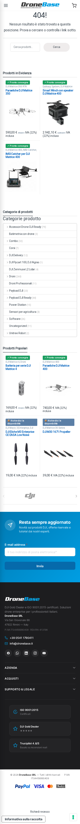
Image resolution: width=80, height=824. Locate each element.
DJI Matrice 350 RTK (16, 86)
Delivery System (51, 86)
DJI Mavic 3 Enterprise (17, 427)
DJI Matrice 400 (14, 150)
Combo (13, 241)
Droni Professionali (20, 283)
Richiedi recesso (40, 811)
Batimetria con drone (21, 233)
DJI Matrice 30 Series (54, 427)
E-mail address (16, 544)
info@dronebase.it (21, 643)
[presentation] (76, 496)
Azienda (11, 667)
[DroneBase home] (40, 5)
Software (15, 318)
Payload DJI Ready (20, 297)
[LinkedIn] (26, 653)
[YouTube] (44, 653)
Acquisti (11, 678)
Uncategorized (18, 325)
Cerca (56, 47)
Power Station (17, 304)
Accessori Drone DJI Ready (25, 226)
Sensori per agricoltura (22, 311)
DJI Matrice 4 (12, 362)
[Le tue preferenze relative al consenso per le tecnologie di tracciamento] (73, 817)
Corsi (12, 248)
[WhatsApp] (17, 653)
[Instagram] (35, 653)
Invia (40, 566)
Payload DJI (16, 290)
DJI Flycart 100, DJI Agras (24, 262)
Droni (12, 276)
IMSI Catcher (29, 150)
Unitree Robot (17, 333)
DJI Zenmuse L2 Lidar (22, 269)
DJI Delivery (16, 255)
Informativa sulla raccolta (23, 819)
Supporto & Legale (20, 689)
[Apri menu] (6, 5)
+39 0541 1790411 (22, 637)
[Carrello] (74, 5)
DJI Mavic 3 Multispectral (19, 429)
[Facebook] (8, 653)
